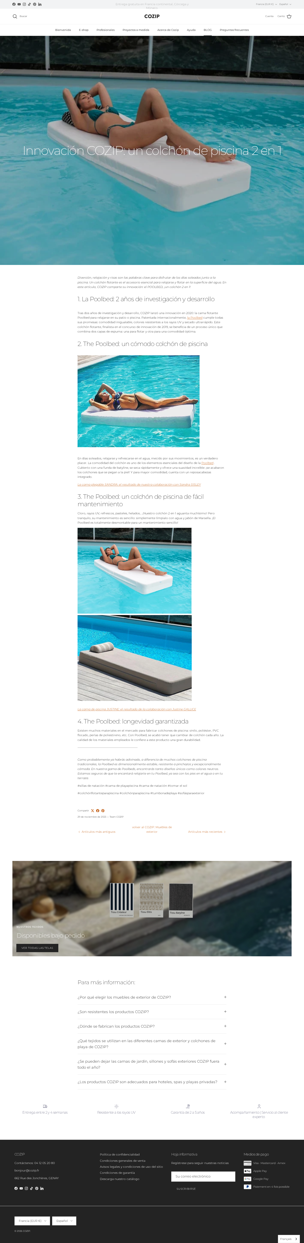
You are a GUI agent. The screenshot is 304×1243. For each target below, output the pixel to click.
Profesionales (106, 30)
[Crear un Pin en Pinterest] (102, 810)
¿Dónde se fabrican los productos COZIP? (116, 1026)
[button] (152, 401)
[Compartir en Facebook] (97, 810)
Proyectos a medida (136, 30)
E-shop (84, 30)
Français (285, 1239)
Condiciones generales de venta (122, 1161)
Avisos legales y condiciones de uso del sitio (131, 1167)
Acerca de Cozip (168, 30)
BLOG (208, 30)
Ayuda (191, 30)
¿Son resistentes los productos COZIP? (113, 1011)
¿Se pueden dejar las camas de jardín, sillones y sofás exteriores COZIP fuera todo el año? (148, 1064)
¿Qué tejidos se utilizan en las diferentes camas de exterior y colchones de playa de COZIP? (146, 1043)
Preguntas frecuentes (234, 30)
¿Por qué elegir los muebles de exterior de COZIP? (124, 997)
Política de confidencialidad (120, 1154)
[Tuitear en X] (92, 810)
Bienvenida (63, 30)
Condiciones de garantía (117, 1173)
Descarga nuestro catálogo (119, 1179)
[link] (152, 571)
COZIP (26, 1231)
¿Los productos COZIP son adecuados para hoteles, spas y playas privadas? (147, 1081)
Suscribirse (186, 1188)
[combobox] (289, 1239)
